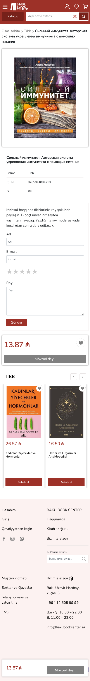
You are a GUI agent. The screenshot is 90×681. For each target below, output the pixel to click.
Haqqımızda (56, 519)
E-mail (11, 251)
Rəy (9, 282)
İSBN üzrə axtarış (57, 552)
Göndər (16, 322)
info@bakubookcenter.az (66, 627)
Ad (8, 234)
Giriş (5, 519)
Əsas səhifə (11, 31)
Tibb (10, 377)
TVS (5, 612)
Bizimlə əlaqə (57, 538)
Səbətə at (23, 482)
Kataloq (13, 16)
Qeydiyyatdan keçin (17, 528)
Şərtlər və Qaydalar (17, 587)
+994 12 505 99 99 (63, 602)
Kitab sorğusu (57, 528)
